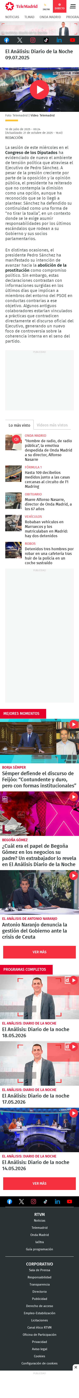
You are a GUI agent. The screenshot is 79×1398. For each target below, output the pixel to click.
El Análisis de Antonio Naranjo (29, 919)
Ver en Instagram (33, 1201)
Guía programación (39, 1249)
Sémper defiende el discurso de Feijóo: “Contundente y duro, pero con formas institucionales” (39, 741)
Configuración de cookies (39, 1363)
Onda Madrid (50, 17)
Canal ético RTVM (39, 1327)
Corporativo (39, 1264)
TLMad (29, 17)
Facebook (6, 40)
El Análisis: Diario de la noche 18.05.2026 (39, 997)
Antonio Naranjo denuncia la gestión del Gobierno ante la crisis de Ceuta (39, 892)
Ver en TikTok (45, 1202)
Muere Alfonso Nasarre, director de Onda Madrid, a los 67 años (13, 500)
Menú (72, 6)
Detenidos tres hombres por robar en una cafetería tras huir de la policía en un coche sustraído (13, 550)
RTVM (39, 1215)
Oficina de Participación (39, 1334)
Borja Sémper (14, 767)
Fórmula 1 (33, 467)
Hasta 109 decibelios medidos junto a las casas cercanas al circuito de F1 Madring (13, 473)
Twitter (20, 40)
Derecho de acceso (39, 1306)
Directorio (39, 1291)
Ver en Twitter (21, 1202)
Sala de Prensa (39, 1270)
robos (30, 543)
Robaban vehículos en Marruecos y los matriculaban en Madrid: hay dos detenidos (13, 523)
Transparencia (39, 1284)
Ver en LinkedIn (57, 1201)
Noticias (12, 17)
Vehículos (33, 516)
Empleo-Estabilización (39, 1313)
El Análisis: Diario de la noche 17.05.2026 (39, 1063)
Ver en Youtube (69, 1201)
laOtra (39, 1242)
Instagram (33, 40)
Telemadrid (40, 1227)
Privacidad (39, 1342)
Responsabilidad (39, 1277)
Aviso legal (39, 1349)
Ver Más (40, 952)
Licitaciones (39, 1320)
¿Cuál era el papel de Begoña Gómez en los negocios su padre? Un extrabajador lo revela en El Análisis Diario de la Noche (39, 813)
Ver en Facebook (9, 1202)
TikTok (46, 40)
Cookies (39, 1356)
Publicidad (39, 1299)
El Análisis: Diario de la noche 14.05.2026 (39, 1130)
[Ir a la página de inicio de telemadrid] (21, 6)
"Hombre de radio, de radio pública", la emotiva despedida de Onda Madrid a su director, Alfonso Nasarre (13, 442)
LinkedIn (59, 40)
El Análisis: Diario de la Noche (29, 1023)
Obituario (33, 494)
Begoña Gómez (15, 840)
